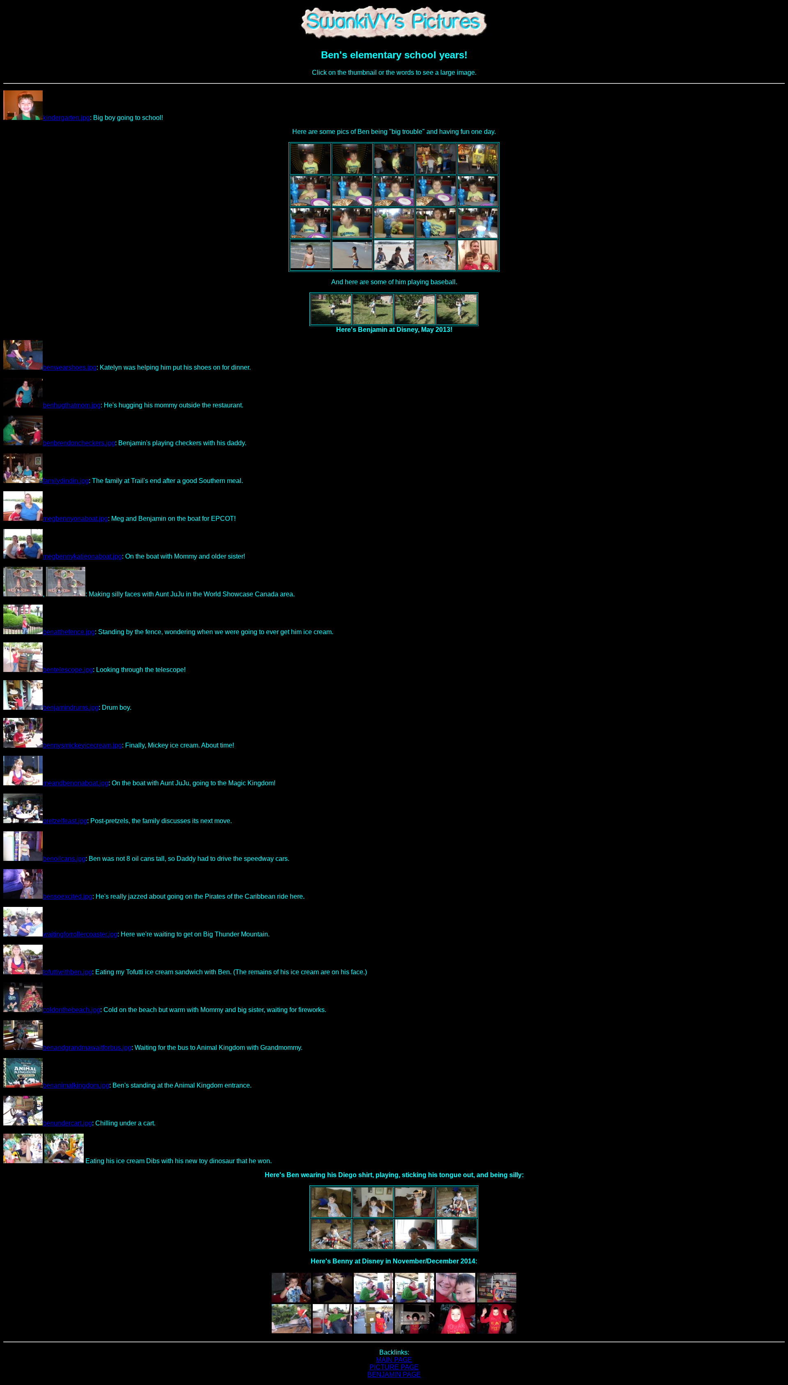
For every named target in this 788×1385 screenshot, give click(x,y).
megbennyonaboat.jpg (75, 518)
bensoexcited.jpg (67, 896)
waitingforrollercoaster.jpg (80, 934)
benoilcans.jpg (64, 858)
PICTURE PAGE (394, 1367)
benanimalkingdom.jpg (76, 1085)
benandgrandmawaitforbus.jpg (87, 1047)
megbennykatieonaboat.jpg (82, 556)
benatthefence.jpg (69, 631)
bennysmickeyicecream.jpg (82, 745)
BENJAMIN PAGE (394, 1374)
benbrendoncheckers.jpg (79, 442)
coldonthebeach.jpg (71, 1009)
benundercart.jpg (67, 1123)
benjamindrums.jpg (70, 707)
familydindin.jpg (66, 480)
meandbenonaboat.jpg (75, 783)
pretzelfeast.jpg (65, 820)
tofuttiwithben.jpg (67, 972)
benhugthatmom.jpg (72, 405)
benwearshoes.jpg (69, 367)
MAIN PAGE (394, 1359)
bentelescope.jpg (68, 669)
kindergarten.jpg (66, 117)
